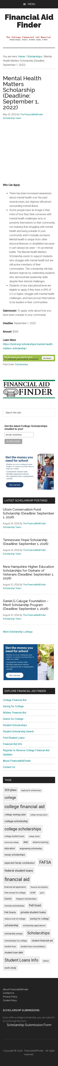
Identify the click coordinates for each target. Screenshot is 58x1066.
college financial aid (25, 806)
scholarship (11, 925)
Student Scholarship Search (18, 731)
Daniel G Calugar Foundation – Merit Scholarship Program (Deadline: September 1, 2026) (25, 605)
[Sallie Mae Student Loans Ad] (29, 488)
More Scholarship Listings (18, 631)
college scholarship (16, 821)
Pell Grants (10, 912)
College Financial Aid (14, 700)
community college (12, 842)
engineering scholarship (31, 848)
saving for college (39, 918)
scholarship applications (34, 925)
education (10, 848)
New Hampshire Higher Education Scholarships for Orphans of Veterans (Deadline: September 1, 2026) (28, 572)
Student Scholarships (15, 725)
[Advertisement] (29, 154)
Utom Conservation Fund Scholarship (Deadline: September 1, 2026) (28, 513)
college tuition (34, 836)
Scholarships (21, 364)
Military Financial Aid (14, 712)
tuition (46, 961)
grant (42, 893)
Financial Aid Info (12, 744)
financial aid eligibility (39, 887)
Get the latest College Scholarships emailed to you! (26, 427)
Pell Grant (35, 905)
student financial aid (42, 940)
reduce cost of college (15, 919)
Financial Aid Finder (29, 21)
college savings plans (38, 815)
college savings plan (15, 814)
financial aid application (15, 887)
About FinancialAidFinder (17, 760)
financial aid (17, 879)
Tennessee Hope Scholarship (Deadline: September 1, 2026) (25, 542)
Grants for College (13, 718)
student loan (10, 946)
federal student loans (19, 870)
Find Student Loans (14, 737)
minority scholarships (14, 906)
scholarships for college (16, 941)
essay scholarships (15, 854)
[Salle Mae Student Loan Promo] (29, 360)
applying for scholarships (31, 790)
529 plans (11, 790)
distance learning (40, 842)
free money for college (15, 893)
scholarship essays (14, 933)
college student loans (14, 836)
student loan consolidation (33, 946)
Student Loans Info (21, 960)
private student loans (33, 912)
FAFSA (45, 862)
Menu (31, 4)
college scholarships (23, 829)
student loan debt (14, 952)
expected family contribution (20, 863)
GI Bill (32, 893)
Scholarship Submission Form (29, 1025)
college (10, 798)
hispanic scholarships (26, 899)
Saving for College (13, 706)
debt (25, 842)
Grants (8, 898)
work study (10, 968)
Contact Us (9, 767)
